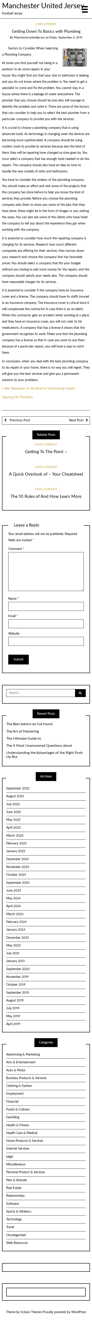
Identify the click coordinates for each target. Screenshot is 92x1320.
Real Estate (13, 1188)
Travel (10, 1227)
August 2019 (15, 1000)
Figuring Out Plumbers (17, 397)
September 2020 (18, 969)
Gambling (12, 1117)
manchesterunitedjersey (29, 37)
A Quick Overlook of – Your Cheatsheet (46, 474)
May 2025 (13, 819)
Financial (12, 1101)
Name (13, 598)
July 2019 (12, 1008)
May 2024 (13, 898)
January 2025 (15, 851)
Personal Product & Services (25, 1172)
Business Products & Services (26, 1078)
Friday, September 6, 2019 (65, 37)
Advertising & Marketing (23, 1054)
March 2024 (14, 914)
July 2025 (13, 804)
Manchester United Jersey (43, 6)
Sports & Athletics (18, 1211)
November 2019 (17, 977)
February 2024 (16, 922)
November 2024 (17, 867)
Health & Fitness (17, 1125)
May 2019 (13, 1016)
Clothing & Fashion (19, 1086)
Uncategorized (16, 1235)
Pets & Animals (16, 1180)
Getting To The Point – (46, 452)
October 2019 (15, 984)
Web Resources (17, 1243)
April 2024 (13, 906)
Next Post (76, 420)
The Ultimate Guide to (23, 738)
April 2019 (13, 1024)
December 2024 (17, 859)
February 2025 (16, 843)
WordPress (78, 1312)
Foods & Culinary (18, 1109)
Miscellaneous (15, 1164)
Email (13, 616)
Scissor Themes (31, 1312)
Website (13, 633)
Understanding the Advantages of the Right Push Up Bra (44, 755)
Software (12, 1203)
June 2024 (13, 890)
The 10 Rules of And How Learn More (46, 496)
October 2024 (16, 874)
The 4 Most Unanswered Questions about (39, 745)
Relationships (15, 1195)
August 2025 (15, 796)
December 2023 (17, 937)
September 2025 (17, 788)
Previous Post (19, 420)
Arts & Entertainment (21, 1062)
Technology (14, 1219)
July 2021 (12, 953)
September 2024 (17, 882)
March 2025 (14, 835)
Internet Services (17, 1148)
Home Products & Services (24, 1140)
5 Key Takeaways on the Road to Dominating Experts (38, 388)
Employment (46, 24)
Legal (9, 1156)
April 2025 (13, 827)
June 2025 (13, 812)
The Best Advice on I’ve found (29, 724)
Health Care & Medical (21, 1133)
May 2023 (13, 945)
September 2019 (17, 992)
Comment (16, 549)
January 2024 (15, 929)
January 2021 (15, 961)
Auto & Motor (16, 1070)
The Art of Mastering (22, 731)
